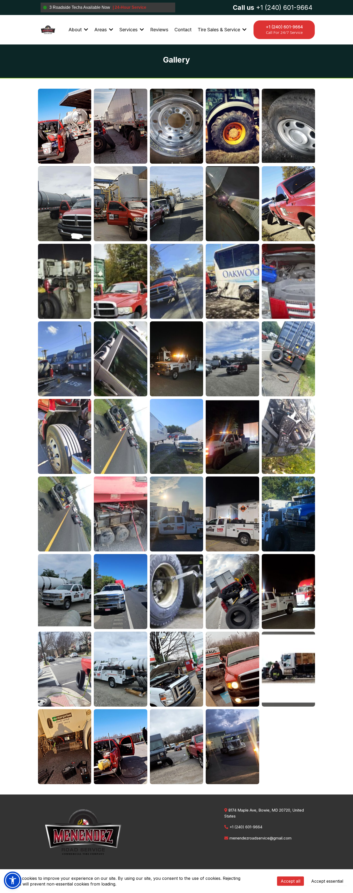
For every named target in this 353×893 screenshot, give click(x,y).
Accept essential (327, 881)
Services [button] (129, 29)
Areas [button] (101, 29)
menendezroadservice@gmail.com (260, 838)
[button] (85, 29)
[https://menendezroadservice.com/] (48, 29)
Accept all (290, 881)
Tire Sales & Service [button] (219, 29)
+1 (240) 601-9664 (245, 826)
